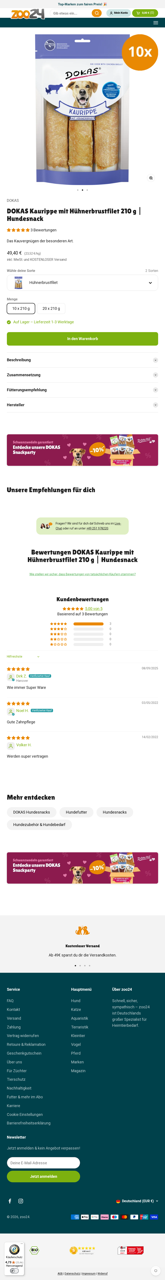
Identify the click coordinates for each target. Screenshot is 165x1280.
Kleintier (78, 1035)
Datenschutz (72, 1273)
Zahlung (14, 1027)
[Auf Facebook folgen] (10, 1201)
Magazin (78, 1071)
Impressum (89, 1273)
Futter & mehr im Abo (25, 1097)
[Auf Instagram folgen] (21, 1201)
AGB (60, 1273)
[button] (19, 230)
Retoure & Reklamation (26, 1044)
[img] (18, 669)
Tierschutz (16, 1079)
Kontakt (13, 1009)
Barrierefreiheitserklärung (28, 1123)
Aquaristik (79, 1018)
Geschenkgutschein (24, 1053)
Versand (14, 1018)
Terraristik (79, 1027)
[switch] (14, 1270)
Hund (75, 1000)
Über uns (14, 1062)
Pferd (76, 1053)
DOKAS (13, 200)
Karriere (13, 1105)
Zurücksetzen (85, 13)
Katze (76, 1009)
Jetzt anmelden (43, 1176)
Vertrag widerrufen (23, 1035)
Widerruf (103, 1273)
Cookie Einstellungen (25, 1114)
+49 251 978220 (97, 528)
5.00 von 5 (93, 608)
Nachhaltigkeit (19, 1088)
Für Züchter (17, 1071)
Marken (77, 1062)
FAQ (10, 1000)
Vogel (76, 1044)
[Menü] (21, 1244)
